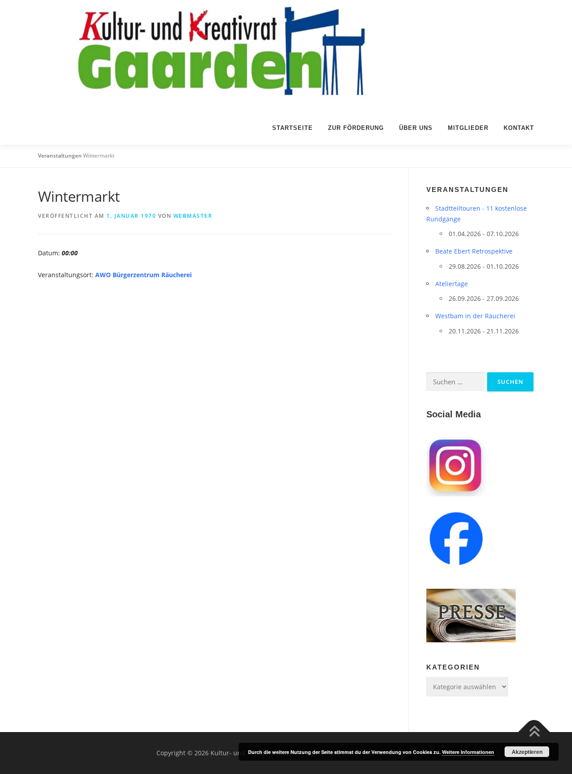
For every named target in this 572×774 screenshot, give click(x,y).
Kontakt (519, 128)
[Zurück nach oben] (534, 732)
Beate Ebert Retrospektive (474, 251)
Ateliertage (451, 283)
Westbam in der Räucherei (475, 316)
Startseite (292, 128)
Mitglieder (468, 128)
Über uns (416, 128)
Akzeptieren (527, 752)
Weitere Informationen (468, 752)
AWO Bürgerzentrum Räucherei (143, 274)
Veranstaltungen (60, 155)
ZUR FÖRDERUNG (356, 128)
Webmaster (193, 216)
